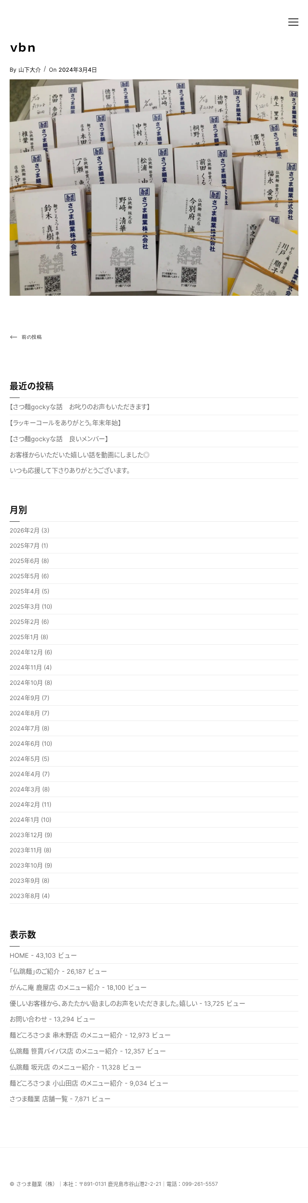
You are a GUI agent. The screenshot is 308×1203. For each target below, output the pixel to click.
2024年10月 (26, 682)
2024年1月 (24, 820)
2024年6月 (25, 743)
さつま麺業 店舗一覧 (39, 1099)
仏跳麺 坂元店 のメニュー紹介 (52, 1067)
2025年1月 (24, 637)
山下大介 (29, 69)
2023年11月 (26, 850)
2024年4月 (25, 774)
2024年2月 (25, 804)
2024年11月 (26, 667)
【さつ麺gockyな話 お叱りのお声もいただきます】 (80, 407)
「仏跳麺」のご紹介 (35, 971)
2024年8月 (25, 713)
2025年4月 (25, 591)
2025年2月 (25, 622)
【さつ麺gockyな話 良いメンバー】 (59, 439)
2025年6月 (25, 561)
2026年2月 (25, 530)
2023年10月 (26, 865)
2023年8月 (25, 896)
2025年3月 (25, 606)
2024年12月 (26, 652)
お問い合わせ (28, 1019)
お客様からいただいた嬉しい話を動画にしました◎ (80, 455)
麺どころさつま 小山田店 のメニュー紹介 (66, 1083)
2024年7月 (25, 728)
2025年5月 (25, 576)
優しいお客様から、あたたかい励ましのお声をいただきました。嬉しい (103, 1003)
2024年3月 (25, 789)
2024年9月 (25, 698)
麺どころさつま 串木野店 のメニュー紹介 (66, 1035)
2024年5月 (25, 759)
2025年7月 (25, 545)
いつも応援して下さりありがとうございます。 (70, 470)
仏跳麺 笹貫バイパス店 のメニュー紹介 (64, 1051)
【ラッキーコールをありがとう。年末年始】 (65, 423)
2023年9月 (25, 880)
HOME (19, 955)
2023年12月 (26, 835)
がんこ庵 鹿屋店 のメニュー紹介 (55, 987)
